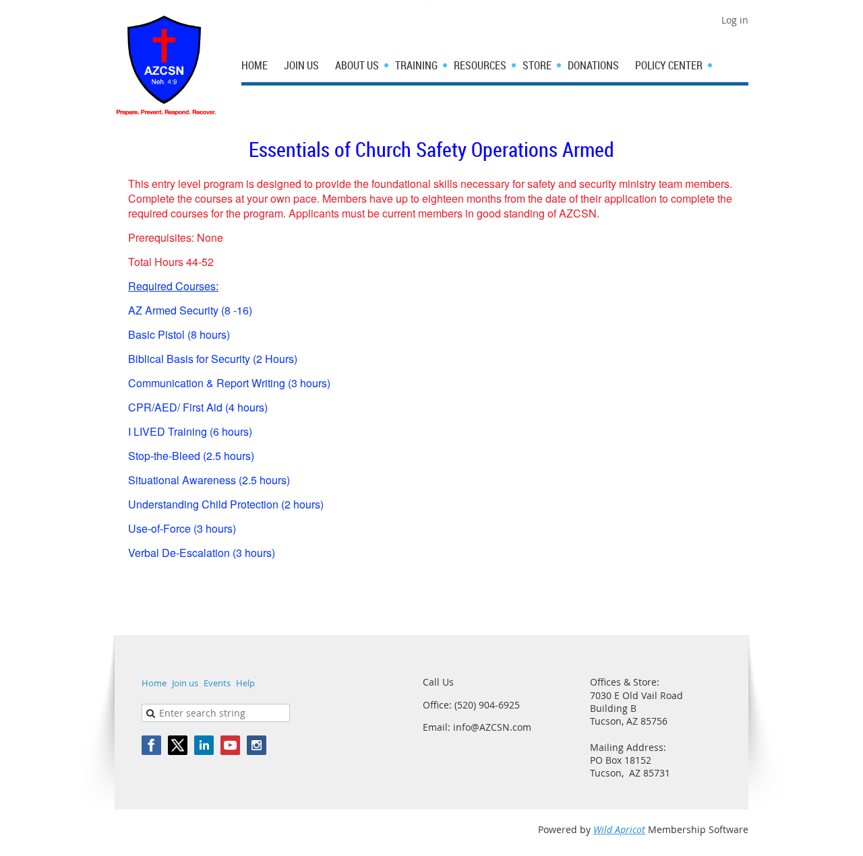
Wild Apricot (619, 829)
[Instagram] (256, 745)
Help (245, 683)
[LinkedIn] (204, 745)
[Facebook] (151, 745)
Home (154, 683)
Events (217, 683)
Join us (185, 683)
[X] (177, 745)
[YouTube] (230, 745)
